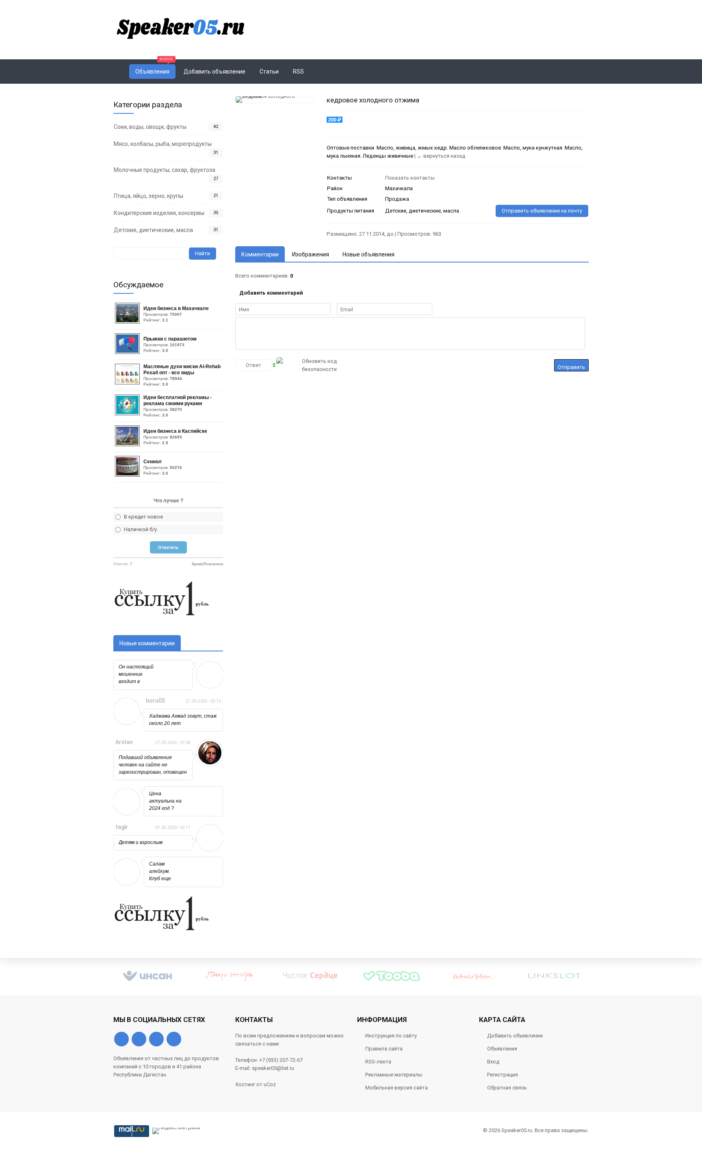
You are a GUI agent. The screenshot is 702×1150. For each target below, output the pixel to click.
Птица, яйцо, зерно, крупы (148, 196)
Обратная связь (507, 1088)
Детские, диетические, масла (153, 230)
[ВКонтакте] (121, 1039)
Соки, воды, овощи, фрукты (150, 127)
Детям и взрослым (140, 842)
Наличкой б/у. (141, 529)
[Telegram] (156, 1039)
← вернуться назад (441, 156)
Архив (197, 564)
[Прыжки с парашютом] (128, 352)
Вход (493, 1062)
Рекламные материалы (393, 1075)
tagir (121, 827)
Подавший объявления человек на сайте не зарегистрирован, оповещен (153, 765)
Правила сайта (384, 1049)
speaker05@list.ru (273, 1068)
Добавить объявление (515, 1036)
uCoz (270, 1084)
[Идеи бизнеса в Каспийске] (128, 444)
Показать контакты (410, 178)
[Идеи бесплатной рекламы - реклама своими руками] (128, 413)
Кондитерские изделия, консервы (159, 213)
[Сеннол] (128, 475)
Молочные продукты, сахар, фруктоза (164, 170)
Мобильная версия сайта (396, 1088)
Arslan (124, 742)
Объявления (502, 1049)
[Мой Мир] (174, 1039)
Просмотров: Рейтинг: (176, 314)
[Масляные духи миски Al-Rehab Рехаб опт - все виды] (128, 383)
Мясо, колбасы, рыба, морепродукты (163, 144)
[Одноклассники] (139, 1039)
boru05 (155, 700)
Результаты (213, 564)
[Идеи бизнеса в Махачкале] (128, 322)
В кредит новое (143, 517)
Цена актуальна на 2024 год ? (165, 801)
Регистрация (502, 1075)
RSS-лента (378, 1062)
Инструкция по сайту (391, 1036)
